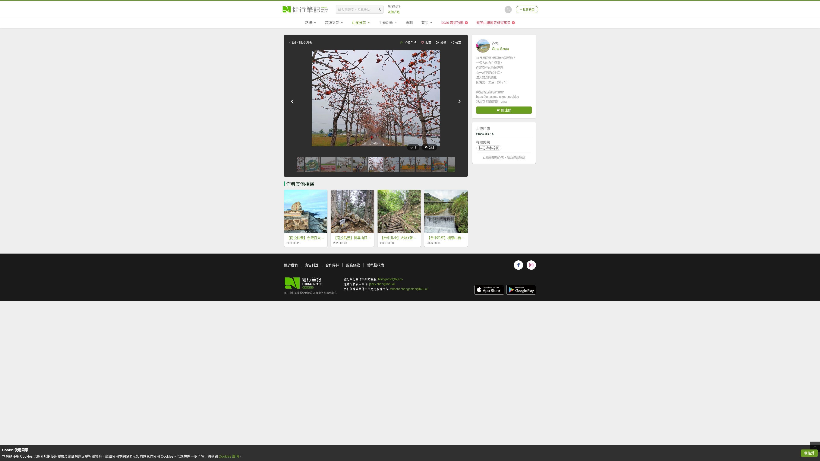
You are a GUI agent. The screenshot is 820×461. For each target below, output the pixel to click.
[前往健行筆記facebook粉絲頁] (518, 265)
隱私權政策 (375, 265)
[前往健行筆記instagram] (531, 265)
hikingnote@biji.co (390, 279)
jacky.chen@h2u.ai (382, 284)
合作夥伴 (332, 265)
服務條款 (353, 265)
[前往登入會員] (508, 9)
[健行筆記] (305, 9)
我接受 (809, 453)
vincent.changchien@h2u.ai (409, 289)
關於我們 (291, 265)
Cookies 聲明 (229, 456)
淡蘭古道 (394, 12)
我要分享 (528, 9)
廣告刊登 (311, 265)
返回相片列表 (302, 42)
